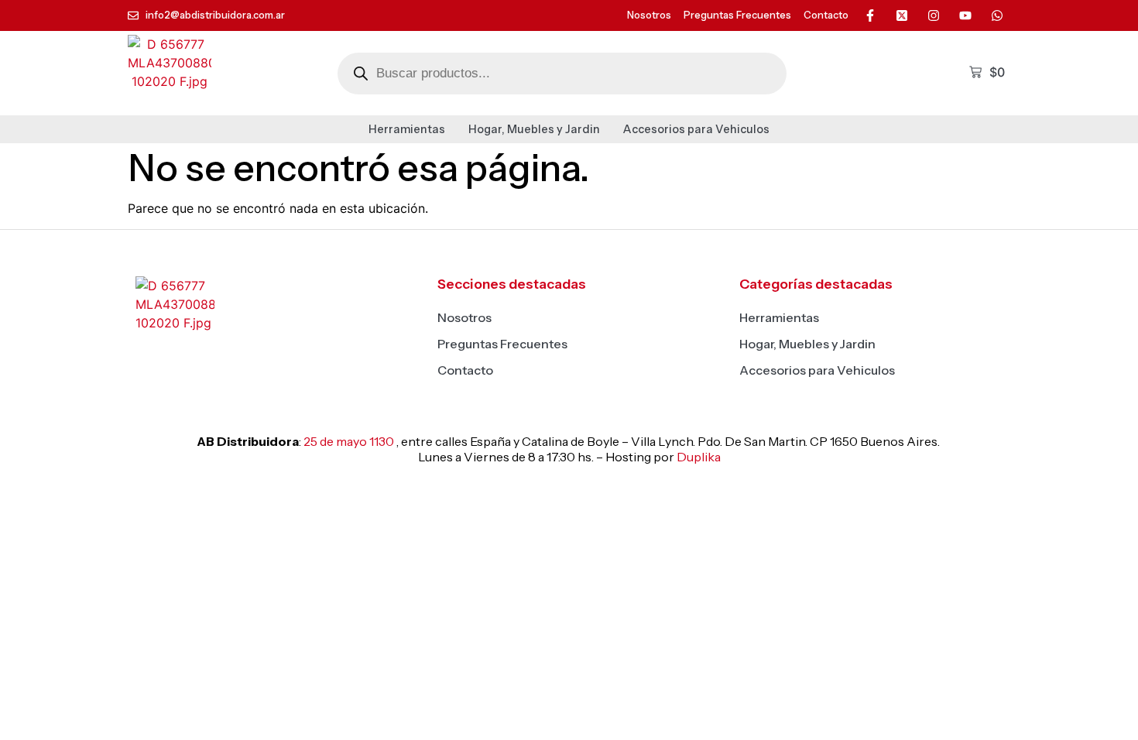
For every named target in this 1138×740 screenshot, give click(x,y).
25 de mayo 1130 (348, 441)
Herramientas (406, 129)
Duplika (699, 456)
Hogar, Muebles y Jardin (534, 129)
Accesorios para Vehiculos (696, 129)
